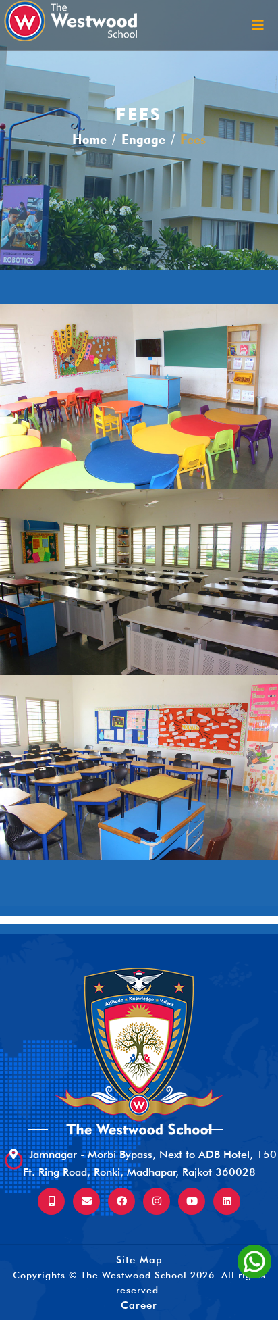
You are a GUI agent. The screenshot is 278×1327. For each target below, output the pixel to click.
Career (139, 1305)
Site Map (139, 1260)
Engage (143, 139)
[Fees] (139, 396)
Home (89, 139)
